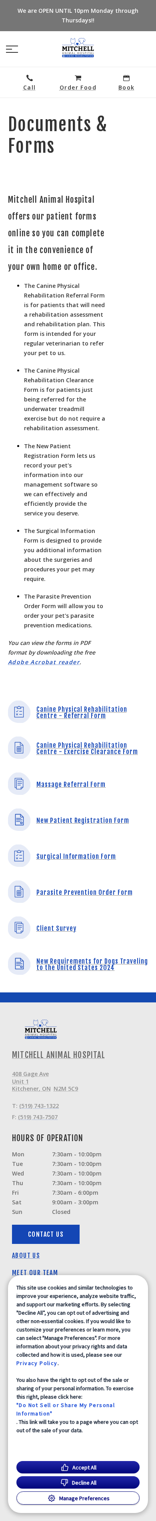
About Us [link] (26, 1255)
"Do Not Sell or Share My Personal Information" (65, 1409)
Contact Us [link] (46, 1234)
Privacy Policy (37, 1363)
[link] (78, 47)
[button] (12, 49)
